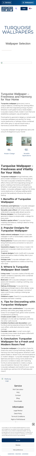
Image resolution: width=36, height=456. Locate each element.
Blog (18, 398)
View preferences (18, 450)
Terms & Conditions (18, 416)
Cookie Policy (11, 453)
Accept (18, 440)
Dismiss (18, 445)
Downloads (18, 401)
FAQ (18, 392)
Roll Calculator (18, 389)
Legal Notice (25, 453)
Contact (18, 395)
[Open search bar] (16, 8)
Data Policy (18, 453)
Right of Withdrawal (18, 419)
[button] (33, 424)
